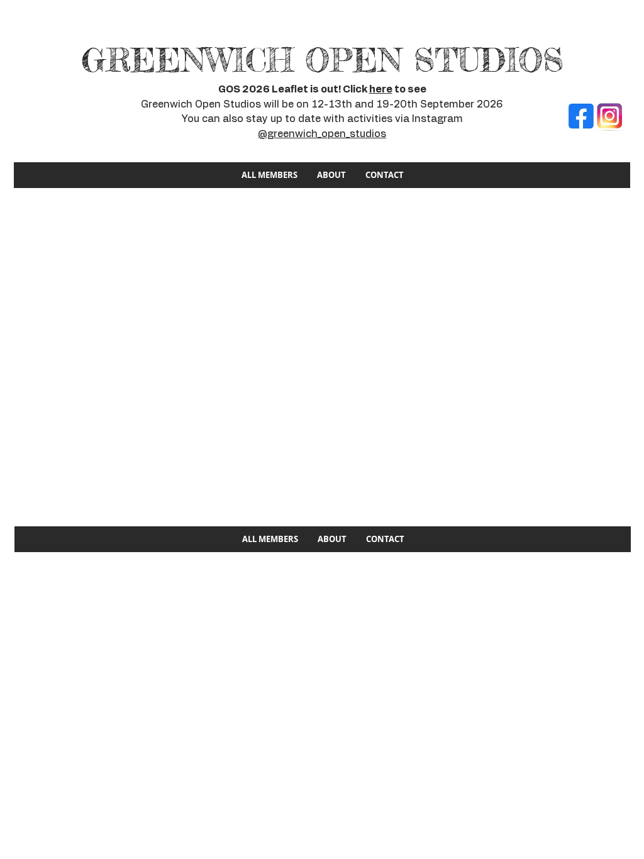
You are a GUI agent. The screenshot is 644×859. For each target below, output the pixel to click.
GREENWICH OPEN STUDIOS (322, 60)
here (380, 89)
